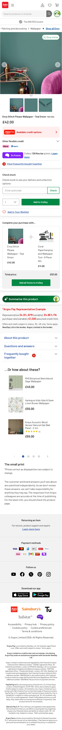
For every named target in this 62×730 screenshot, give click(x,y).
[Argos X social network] (31, 574)
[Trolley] (56, 5)
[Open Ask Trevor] (57, 13)
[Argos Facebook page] (22, 574)
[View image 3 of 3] (45, 105)
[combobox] (24, 13)
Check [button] (53, 190)
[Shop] (12, 5)
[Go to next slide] (57, 64)
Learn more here (31, 529)
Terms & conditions (32, 631)
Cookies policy (19, 627)
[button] (50, 37)
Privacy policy (47, 624)
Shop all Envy (53, 28)
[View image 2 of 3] (31, 105)
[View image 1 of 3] (16, 105)
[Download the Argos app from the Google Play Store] (41, 596)
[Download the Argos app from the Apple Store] (21, 596)
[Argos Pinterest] (39, 574)
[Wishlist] (49, 5)
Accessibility (14, 624)
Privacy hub (31, 624)
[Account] (42, 5)
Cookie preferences (41, 627)
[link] (31, 163)
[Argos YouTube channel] (13, 574)
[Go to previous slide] (4, 64)
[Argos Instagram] (48, 574)
